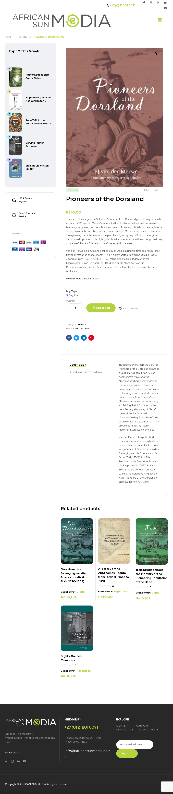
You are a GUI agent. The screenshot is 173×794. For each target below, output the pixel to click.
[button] (159, 20)
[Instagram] (151, 2)
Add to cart (103, 307)
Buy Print (74, 295)
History (22, 37)
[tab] (85, 365)
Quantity (70, 301)
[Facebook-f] (144, 2)
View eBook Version (87, 278)
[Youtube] (165, 2)
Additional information (85, 372)
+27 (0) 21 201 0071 (122, 5)
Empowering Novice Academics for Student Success (38, 101)
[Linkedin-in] (158, 2)
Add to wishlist (130, 308)
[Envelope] (165, 8)
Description (77, 364)
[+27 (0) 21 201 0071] (108, 5)
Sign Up (126, 753)
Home (8, 37)
